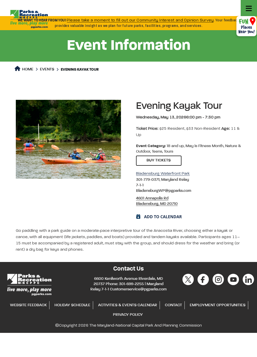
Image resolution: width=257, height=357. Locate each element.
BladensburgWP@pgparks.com (163, 191)
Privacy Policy (128, 315)
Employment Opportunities (217, 305)
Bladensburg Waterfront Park (163, 174)
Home (27, 69)
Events (47, 69)
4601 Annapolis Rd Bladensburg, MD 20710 (157, 201)
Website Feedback (28, 305)
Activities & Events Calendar (127, 305)
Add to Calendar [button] (163, 216)
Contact (173, 305)
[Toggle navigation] (249, 8)
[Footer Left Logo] (29, 284)
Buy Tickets (159, 160)
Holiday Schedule (72, 305)
